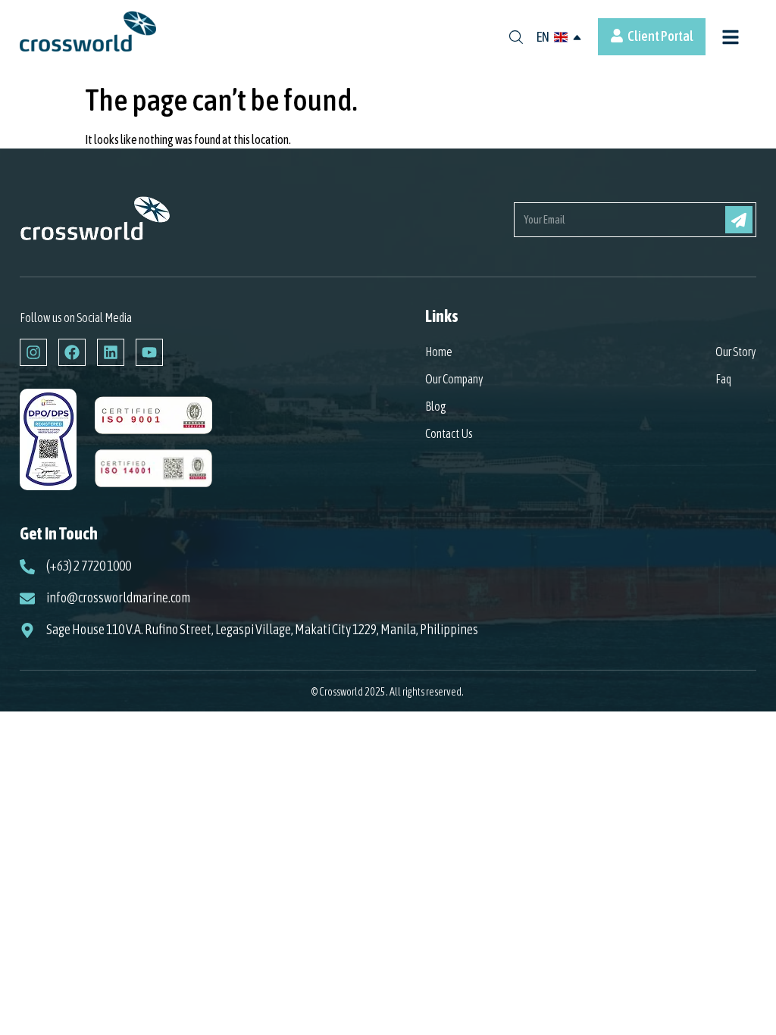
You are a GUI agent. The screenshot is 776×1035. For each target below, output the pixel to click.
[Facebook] (72, 352)
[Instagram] (33, 352)
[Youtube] (149, 352)
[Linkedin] (110, 352)
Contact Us (449, 433)
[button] (730, 39)
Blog (435, 406)
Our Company (454, 379)
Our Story (735, 351)
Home (438, 351)
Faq (723, 379)
